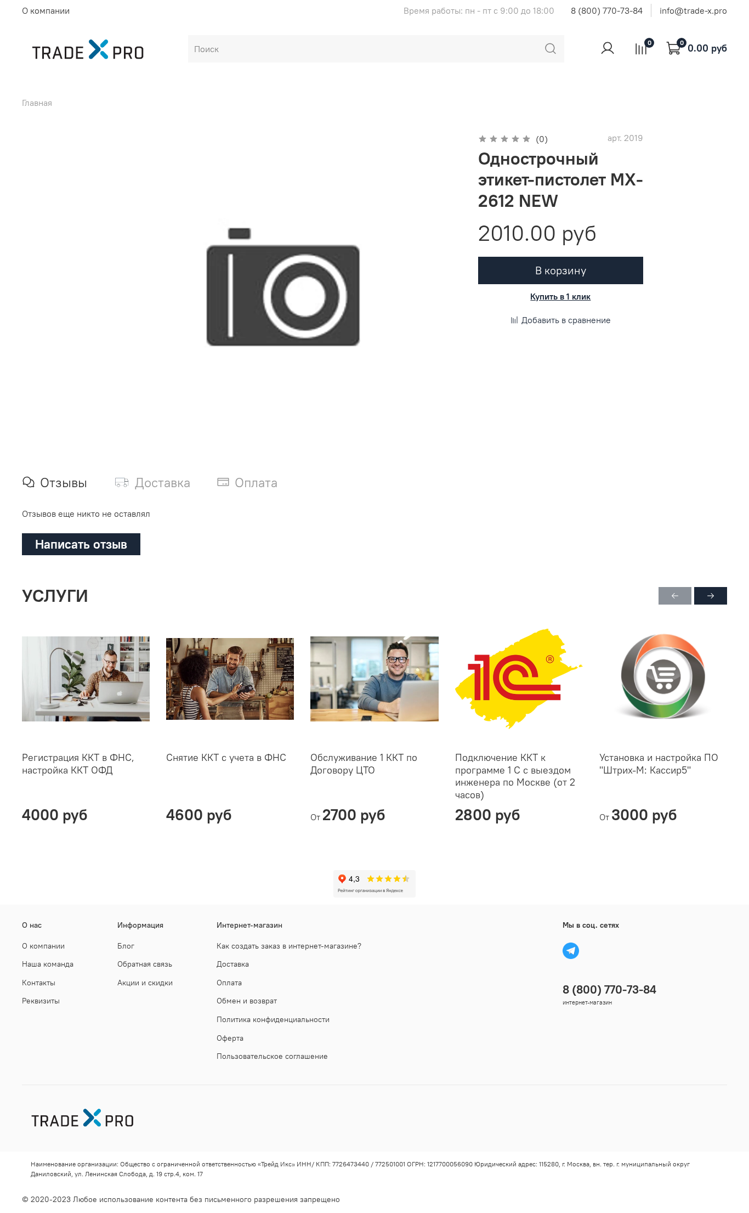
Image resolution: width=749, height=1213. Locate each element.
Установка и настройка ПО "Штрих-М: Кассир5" (658, 763)
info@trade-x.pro (693, 10)
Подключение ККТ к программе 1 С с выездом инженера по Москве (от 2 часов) (515, 776)
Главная (37, 102)
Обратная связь (144, 964)
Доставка (233, 964)
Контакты (38, 983)
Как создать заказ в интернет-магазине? (289, 946)
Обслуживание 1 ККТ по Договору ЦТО (363, 763)
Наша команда (47, 964)
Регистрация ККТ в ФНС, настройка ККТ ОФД (78, 763)
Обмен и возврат (247, 1001)
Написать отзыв (81, 544)
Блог (125, 946)
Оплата (229, 983)
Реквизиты (41, 1001)
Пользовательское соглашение (272, 1056)
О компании (46, 10)
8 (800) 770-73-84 (607, 10)
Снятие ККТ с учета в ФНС (226, 757)
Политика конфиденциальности (273, 1019)
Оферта (230, 1038)
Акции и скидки (145, 983)
